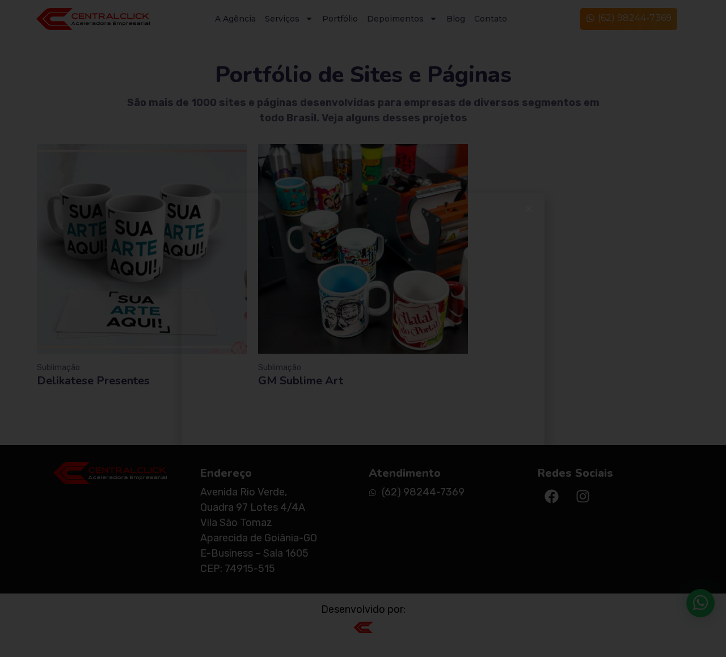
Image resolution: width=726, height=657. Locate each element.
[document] (363, 328)
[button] (529, 209)
